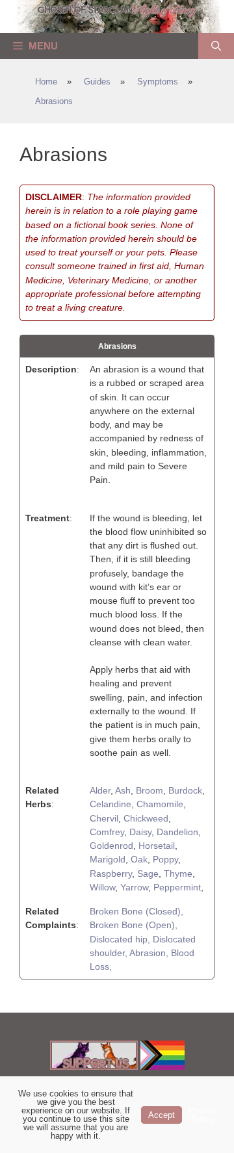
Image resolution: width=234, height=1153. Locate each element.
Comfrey (107, 832)
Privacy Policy (202, 1115)
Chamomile (159, 804)
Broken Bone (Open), (133, 925)
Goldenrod (111, 845)
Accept (161, 1115)
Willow (102, 887)
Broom (149, 790)
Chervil (104, 818)
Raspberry (111, 873)
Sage (148, 873)
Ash (123, 790)
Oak (139, 859)
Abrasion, (150, 953)
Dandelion (177, 832)
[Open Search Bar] (216, 46)
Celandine (110, 804)
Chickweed (146, 818)
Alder (100, 790)
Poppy (165, 859)
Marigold (107, 859)
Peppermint (177, 887)
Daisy (140, 832)
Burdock (185, 790)
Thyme (178, 873)
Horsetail (156, 845)
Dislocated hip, (121, 939)
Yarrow (134, 887)
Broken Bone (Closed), (136, 911)
